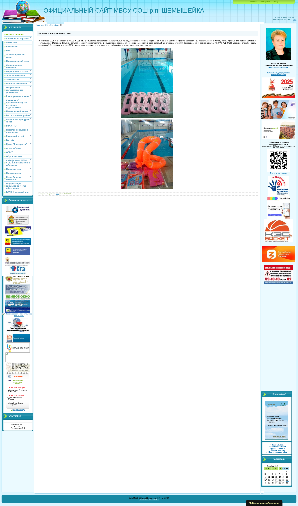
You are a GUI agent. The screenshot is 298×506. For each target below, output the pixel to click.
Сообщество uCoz (278, 448)
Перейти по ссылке (278, 173)
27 (276, 483)
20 (276, 480)
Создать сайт (277, 444)
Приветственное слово (278, 67)
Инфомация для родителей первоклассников (278, 74)
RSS (294, 19)
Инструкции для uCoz (278, 452)
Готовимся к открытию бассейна (54, 33)
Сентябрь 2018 (272, 466)
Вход (276, 2)
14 (280, 477)
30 (287, 483)
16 (287, 477)
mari (57, 194)
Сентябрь (54, 25)
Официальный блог (278, 446)
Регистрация (265, 2)
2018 (46, 25)
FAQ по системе (278, 450)
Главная (253, 2)
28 (280, 483)
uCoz (157, 500)
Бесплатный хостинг (147, 500)
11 (269, 477)
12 (273, 477)
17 (266, 480)
